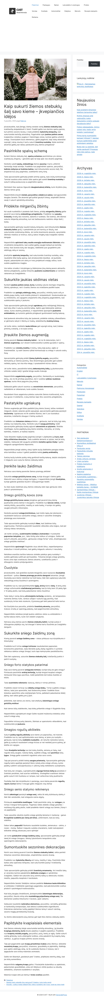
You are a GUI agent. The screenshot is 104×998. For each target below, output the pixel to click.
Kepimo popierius (84, 474)
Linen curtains (82, 461)
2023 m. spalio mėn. (85, 290)
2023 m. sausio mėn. (85, 321)
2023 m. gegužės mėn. (86, 308)
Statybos (67, 11)
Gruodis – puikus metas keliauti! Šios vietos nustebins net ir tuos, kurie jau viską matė (35, 984)
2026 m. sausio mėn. (85, 198)
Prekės (86, 5)
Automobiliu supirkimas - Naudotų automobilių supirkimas (87, 479)
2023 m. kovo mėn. (85, 315)
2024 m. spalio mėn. (85, 249)
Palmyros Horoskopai (85, 388)
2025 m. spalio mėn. (85, 208)
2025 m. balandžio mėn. (87, 229)
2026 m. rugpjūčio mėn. (86, 173)
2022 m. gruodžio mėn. (86, 325)
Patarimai (35, 5)
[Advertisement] (52, 37)
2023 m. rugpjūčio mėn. (86, 297)
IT (77, 375)
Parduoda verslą (83, 448)
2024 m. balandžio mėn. (87, 270)
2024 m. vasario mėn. (86, 277)
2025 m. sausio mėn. (85, 239)
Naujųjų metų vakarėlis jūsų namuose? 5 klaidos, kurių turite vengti (28, 982)
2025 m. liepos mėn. (85, 218)
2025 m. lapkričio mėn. (86, 204)
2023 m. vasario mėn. (86, 318)
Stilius (79, 412)
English (80, 371)
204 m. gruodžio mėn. (86, 352)
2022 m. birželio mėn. (86, 346)
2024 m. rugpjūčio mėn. (86, 256)
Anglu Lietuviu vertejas (86, 459)
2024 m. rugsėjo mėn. (86, 253)
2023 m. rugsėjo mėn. (86, 294)
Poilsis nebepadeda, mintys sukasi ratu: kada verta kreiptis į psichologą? (88, 129)
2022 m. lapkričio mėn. (86, 328)
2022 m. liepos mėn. (85, 342)
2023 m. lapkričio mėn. (86, 287)
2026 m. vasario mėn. (86, 194)
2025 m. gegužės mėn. (86, 225)
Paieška (80, 60)
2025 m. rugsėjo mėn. (86, 211)
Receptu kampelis (90, 11)
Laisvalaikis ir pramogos (71, 5)
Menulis (77, 11)
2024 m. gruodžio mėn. (86, 242)
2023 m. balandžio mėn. (87, 311)
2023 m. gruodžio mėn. (86, 284)
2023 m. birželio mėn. (86, 304)
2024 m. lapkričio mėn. (86, 246)
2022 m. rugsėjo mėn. (86, 335)
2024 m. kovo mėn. (85, 273)
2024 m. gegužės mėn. (86, 266)
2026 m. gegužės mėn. (86, 184)
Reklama (35, 17)
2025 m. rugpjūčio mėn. (86, 215)
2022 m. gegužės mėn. (86, 349)
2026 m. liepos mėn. (85, 177)
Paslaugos (46, 5)
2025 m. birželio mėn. (86, 222)
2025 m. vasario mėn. (86, 235)
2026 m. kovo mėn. (85, 191)
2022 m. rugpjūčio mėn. (86, 339)
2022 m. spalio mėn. (85, 332)
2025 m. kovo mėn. (85, 232)
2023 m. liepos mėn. (85, 301)
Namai (56, 5)
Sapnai (79, 406)
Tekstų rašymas (83, 456)
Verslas (34, 11)
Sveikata (44, 11)
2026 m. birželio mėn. (86, 180)
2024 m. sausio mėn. (85, 280)
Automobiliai (55, 11)
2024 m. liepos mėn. (85, 259)
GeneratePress (61, 995)
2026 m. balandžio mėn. (87, 187)
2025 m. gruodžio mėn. (86, 201)
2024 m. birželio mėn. (86, 263)
